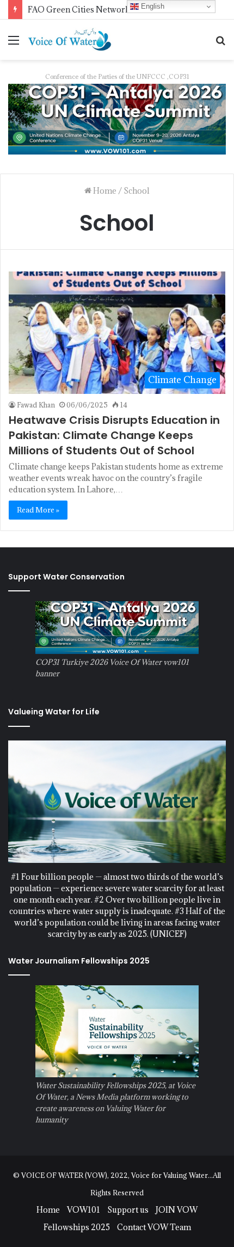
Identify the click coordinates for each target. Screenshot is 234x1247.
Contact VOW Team (154, 1227)
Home (103, 191)
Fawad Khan (36, 404)
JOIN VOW (177, 1210)
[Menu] (13, 44)
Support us (128, 1210)
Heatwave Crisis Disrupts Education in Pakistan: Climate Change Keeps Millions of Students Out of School (114, 435)
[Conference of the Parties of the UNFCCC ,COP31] (117, 118)
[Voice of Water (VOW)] (70, 39)
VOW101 (83, 1210)
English (151, 6)
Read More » (38, 510)
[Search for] (220, 44)
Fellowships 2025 (77, 1227)
